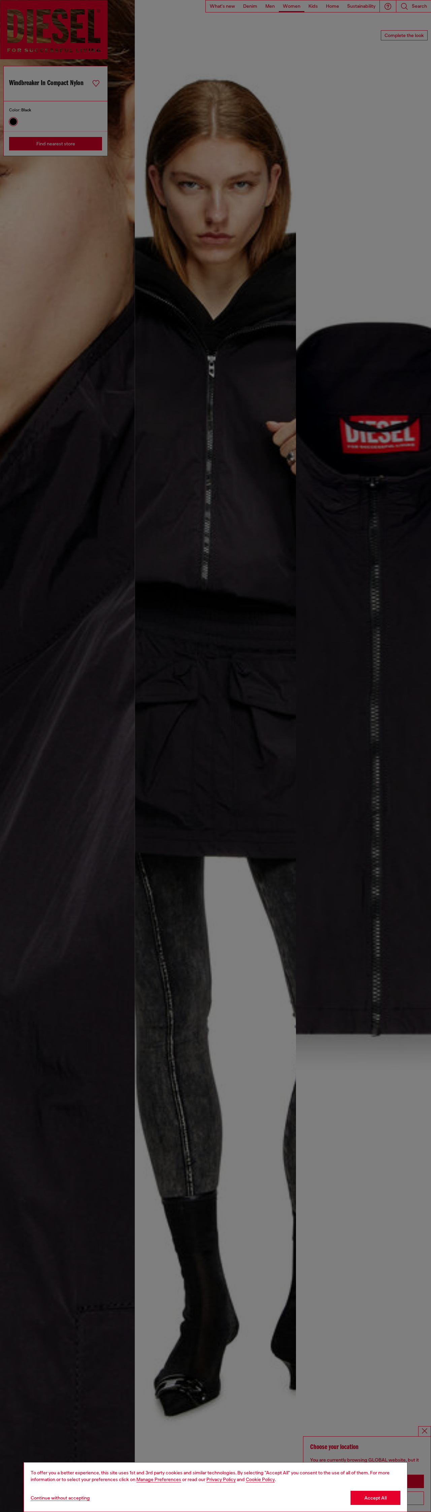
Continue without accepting (60, 1498)
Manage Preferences (158, 1479)
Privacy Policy (221, 1479)
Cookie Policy (260, 1479)
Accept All (375, 1498)
